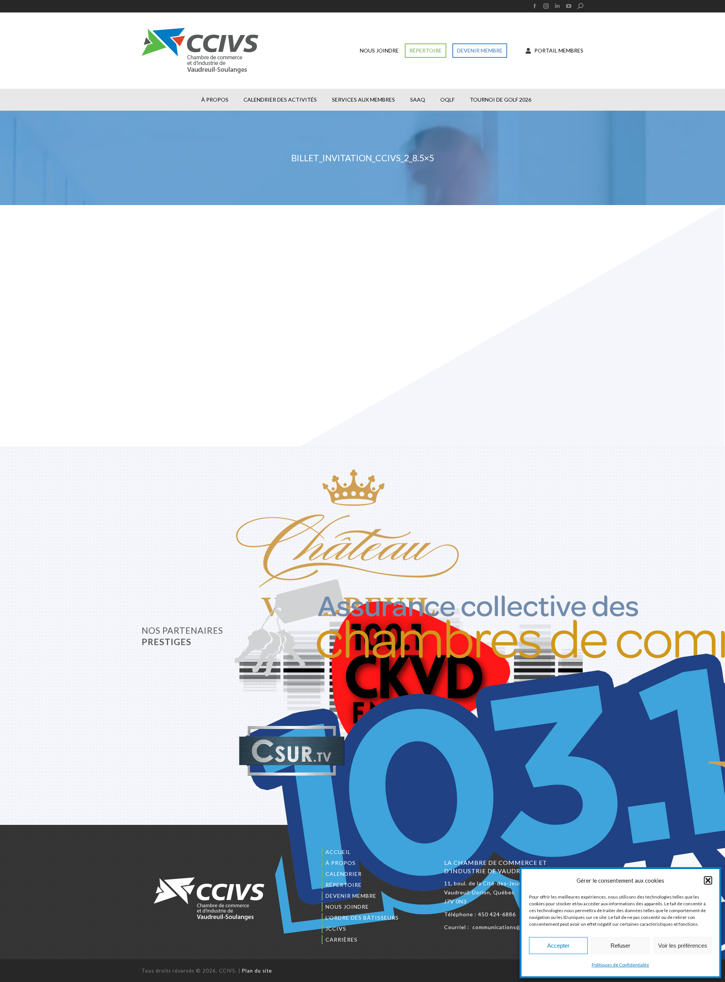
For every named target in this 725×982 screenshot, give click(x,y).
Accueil (338, 852)
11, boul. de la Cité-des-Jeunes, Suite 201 (500, 883)
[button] (708, 880)
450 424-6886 (497, 914)
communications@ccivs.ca (507, 927)
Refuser (620, 945)
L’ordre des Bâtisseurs (362, 917)
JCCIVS (335, 928)
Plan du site (257, 971)
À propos (340, 863)
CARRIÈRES (341, 939)
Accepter (558, 945)
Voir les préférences (682, 945)
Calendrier (343, 874)
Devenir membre (350, 895)
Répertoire (343, 885)
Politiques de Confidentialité (620, 965)
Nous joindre (347, 906)
